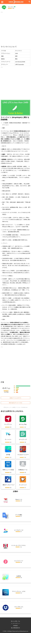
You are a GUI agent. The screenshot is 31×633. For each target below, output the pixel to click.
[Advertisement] (15, 28)
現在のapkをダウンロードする (15, 402)
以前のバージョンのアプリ (15, 397)
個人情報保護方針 (15, 627)
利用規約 (15, 625)
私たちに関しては (15, 621)
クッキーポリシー (15, 623)
